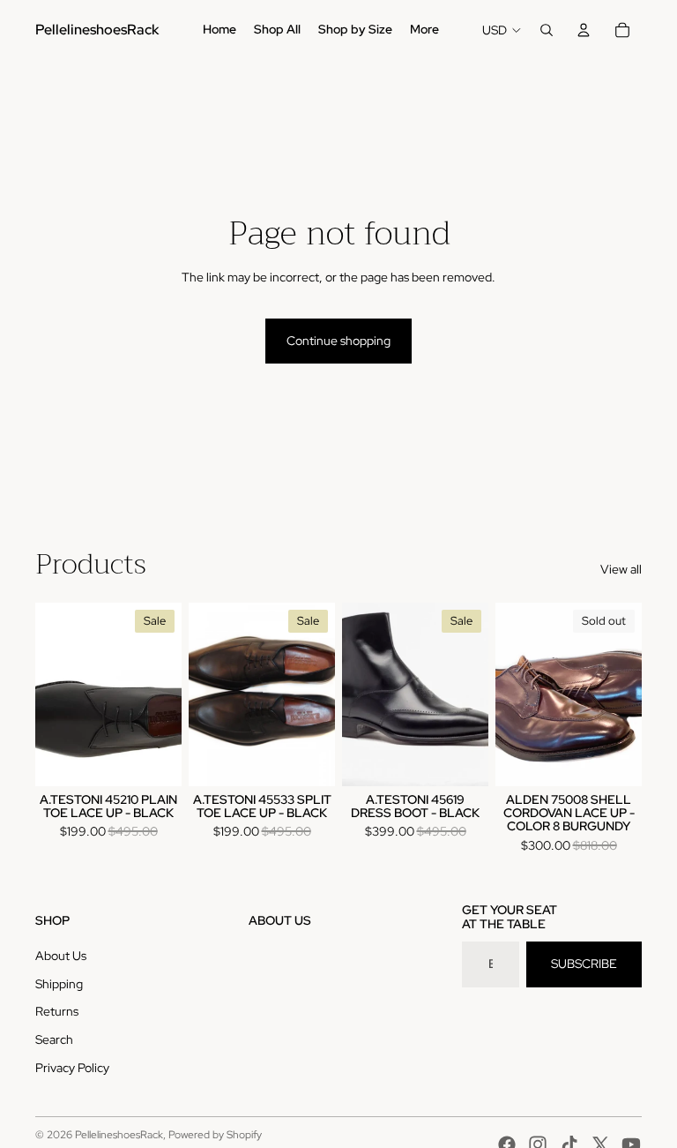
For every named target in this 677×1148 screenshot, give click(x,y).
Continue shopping (338, 341)
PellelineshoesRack (119, 1135)
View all (621, 569)
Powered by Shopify (215, 1135)
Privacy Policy (72, 1068)
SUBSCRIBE (584, 964)
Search (54, 1039)
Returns (56, 1011)
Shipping (59, 984)
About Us (60, 956)
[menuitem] (219, 30)
